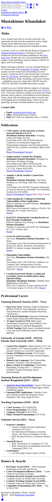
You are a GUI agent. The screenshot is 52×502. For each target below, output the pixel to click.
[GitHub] (7, 28)
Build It (17, 2)
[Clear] (31, 5)
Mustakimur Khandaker (25, 495)
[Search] (27, 5)
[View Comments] (2, 500)
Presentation (19, 152)
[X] (5, 28)
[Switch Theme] (37, 5)
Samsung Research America (13, 53)
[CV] (10, 28)
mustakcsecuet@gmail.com (24, 112)
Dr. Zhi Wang (12, 76)
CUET (45, 90)
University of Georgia (30, 69)
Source (29, 152)
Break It (10, 2)
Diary (23, 2)
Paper (9, 152)
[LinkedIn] (2, 28)
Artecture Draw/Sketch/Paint (19, 385)
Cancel (4, 10)
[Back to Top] (2, 497)
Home (4, 2)
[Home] (10, 15)
